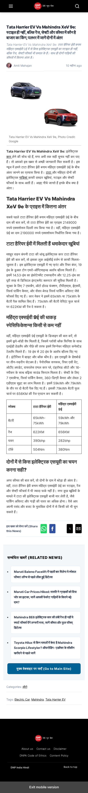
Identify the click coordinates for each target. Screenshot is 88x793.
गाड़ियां (23, 177)
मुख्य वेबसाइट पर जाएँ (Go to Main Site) (44, 669)
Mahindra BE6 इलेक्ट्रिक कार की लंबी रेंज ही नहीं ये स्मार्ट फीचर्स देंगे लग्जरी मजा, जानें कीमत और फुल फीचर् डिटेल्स (43, 622)
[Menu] (10, 6)
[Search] (77, 6)
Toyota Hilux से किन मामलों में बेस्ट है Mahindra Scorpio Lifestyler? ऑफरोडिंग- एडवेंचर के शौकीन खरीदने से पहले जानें (44, 648)
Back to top (70, 766)
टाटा (49, 172)
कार (9, 157)
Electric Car (22, 699)
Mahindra (37, 699)
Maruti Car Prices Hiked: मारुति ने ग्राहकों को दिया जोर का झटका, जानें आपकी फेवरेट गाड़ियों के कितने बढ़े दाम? (45, 597)
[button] (44, 528)
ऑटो (25, 686)
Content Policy (59, 755)
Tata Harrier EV (55, 699)
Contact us (43, 748)
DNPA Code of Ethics (33, 755)
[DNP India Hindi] (44, 6)
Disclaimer (60, 748)
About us (27, 748)
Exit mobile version (44, 787)
